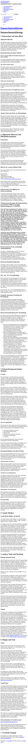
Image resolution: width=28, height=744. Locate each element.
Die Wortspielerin (5, 2)
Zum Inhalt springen (5, 1)
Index (4, 11)
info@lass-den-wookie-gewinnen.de (12, 179)
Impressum (5, 10)
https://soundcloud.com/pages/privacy (9, 722)
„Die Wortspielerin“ (7, 6)
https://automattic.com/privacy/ (13, 635)
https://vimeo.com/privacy (6, 680)
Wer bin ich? (6, 7)
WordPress (10, 740)
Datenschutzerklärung (8, 9)
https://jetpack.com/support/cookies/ (18, 636)
